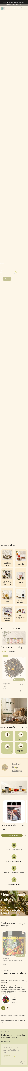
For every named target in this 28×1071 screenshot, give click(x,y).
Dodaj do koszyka (12, 835)
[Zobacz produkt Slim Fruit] (3, 1008)
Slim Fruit (15, 999)
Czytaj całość (6, 1055)
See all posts (4, 1041)
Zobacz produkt (18, 679)
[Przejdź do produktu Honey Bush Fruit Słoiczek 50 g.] (14, 943)
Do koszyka (19, 955)
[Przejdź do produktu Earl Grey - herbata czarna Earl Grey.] (14, 668)
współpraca (6, 1047)
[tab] (14, 981)
